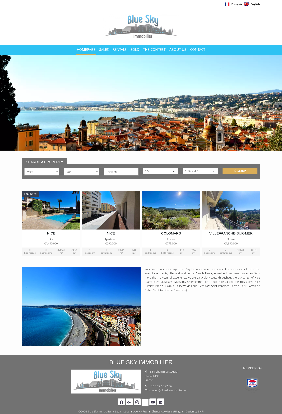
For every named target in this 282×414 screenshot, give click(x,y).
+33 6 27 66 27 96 (160, 386)
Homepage (141, 26)
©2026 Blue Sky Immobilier (94, 411)
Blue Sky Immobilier (141, 362)
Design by (194, 411)
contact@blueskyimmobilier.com (168, 390)
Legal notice (122, 411)
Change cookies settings (166, 411)
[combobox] (41, 171)
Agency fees (140, 411)
